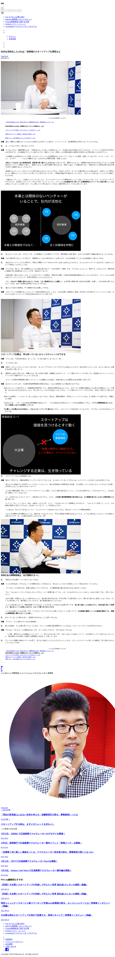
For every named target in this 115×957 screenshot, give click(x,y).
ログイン (12, 36)
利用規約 (9, 939)
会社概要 (9, 944)
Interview (18, 19)
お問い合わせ (10, 946)
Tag (15, 17)
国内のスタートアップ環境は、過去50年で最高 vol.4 (20, 134)
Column (17, 22)
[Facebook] (1, 669)
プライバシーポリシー (14, 942)
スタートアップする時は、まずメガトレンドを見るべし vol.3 (22, 130)
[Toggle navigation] (2, 13)
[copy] (1, 671)
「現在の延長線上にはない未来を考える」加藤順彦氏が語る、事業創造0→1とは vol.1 (29, 122)
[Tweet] (2, 667)
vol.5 (33, 138)
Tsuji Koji (4, 56)
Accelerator (21, 26)
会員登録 (12, 39)
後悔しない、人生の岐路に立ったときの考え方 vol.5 (20, 659)
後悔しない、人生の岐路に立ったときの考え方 (18, 138)
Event (15, 24)
